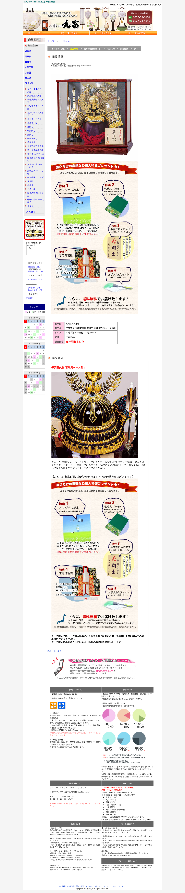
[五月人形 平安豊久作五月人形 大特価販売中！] (88, 30)
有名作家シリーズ (35, 177)
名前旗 (30, 185)
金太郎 (30, 181)
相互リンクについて (35, 290)
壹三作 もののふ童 (35, 154)
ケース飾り (32, 138)
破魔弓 (28, 62)
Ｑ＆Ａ (30, 206)
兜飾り (30, 127)
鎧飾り (30, 134)
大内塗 (28, 72)
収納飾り (31, 131)
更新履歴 (29, 298)
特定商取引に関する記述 (75, 886)
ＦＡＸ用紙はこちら (35, 279)
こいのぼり (30, 211)
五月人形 (29, 83)
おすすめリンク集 (34, 288)
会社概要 (62, 886)
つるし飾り (32, 189)
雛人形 (28, 78)
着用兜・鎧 (32, 123)
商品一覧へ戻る (54, 651)
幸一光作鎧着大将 (35, 150)
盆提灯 (28, 51)
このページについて (110, 886)
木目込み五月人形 (35, 146)
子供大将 (31, 142)
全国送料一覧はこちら (36, 271)
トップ (50, 41)
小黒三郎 (29, 67)
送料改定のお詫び (34, 267)
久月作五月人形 (34, 95)
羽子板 (28, 56)
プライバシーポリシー (93, 886)
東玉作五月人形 (34, 119)
